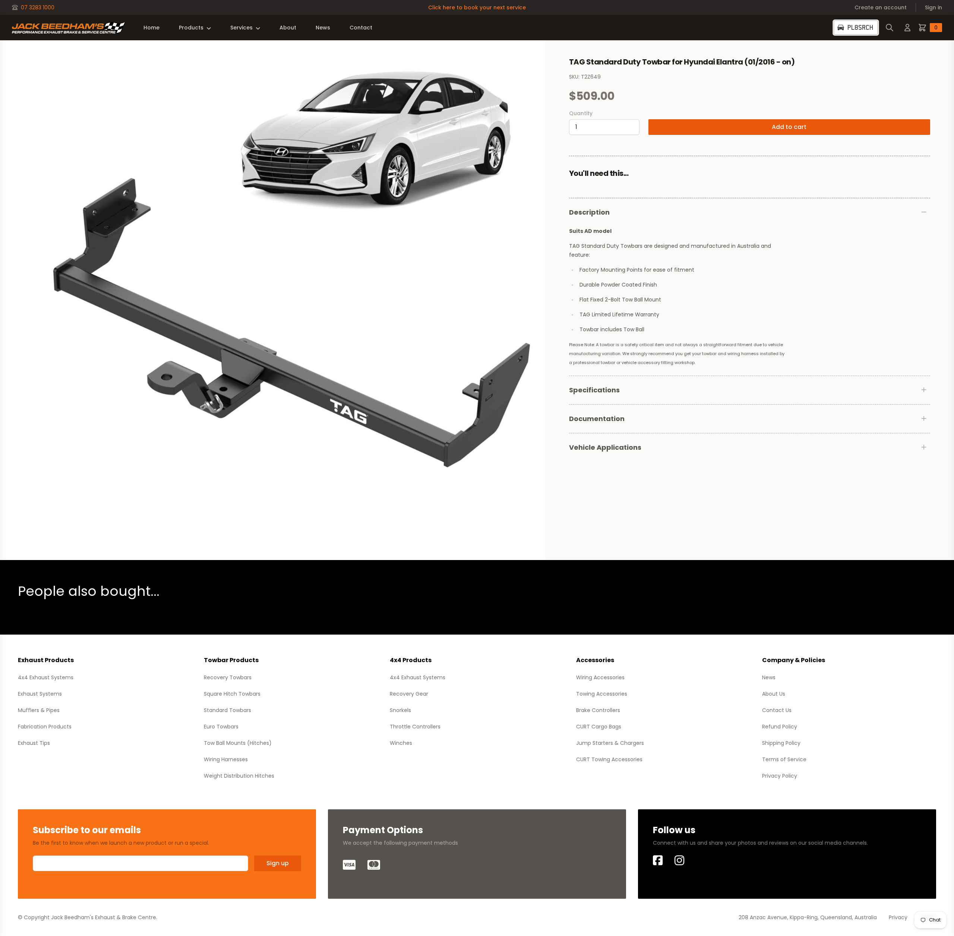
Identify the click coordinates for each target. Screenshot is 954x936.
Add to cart (789, 127)
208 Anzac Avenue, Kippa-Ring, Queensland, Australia (808, 917)
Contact (361, 27)
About (287, 27)
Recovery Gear (409, 694)
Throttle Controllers (415, 726)
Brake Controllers (598, 710)
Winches (401, 743)
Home (151, 27)
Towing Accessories (601, 694)
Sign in (933, 7)
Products (191, 27)
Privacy (898, 917)
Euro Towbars (221, 726)
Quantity (581, 113)
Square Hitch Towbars (232, 694)
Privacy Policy (779, 776)
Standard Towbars (227, 710)
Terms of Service (784, 759)
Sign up (277, 863)
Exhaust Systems (40, 694)
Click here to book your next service (477, 7)
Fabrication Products (45, 726)
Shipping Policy (781, 743)
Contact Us (777, 710)
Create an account (881, 7)
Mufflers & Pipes (39, 710)
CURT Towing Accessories (609, 759)
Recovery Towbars (228, 677)
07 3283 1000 (37, 7)
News (323, 27)
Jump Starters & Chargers (610, 743)
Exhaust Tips (34, 743)
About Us (773, 694)
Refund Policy (779, 726)
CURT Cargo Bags (598, 726)
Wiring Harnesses (226, 759)
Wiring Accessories (600, 677)
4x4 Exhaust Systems (45, 677)
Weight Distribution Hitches (239, 776)
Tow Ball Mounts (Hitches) (238, 743)
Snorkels (400, 710)
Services (241, 27)
